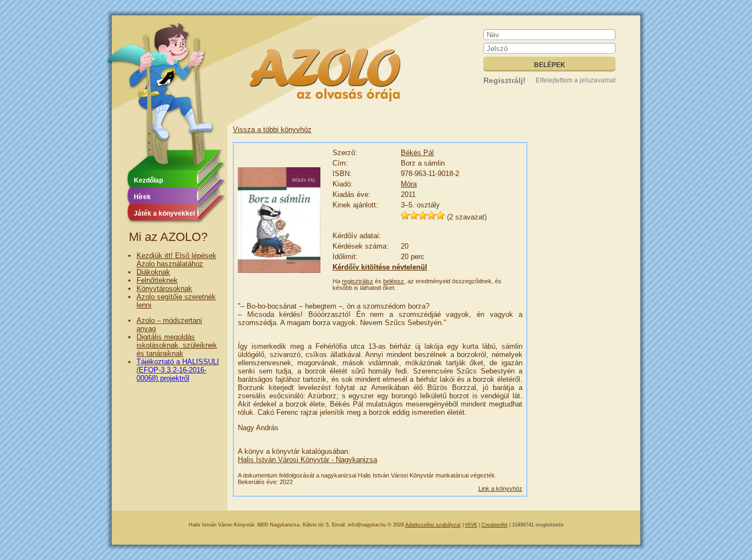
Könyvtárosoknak (164, 288)
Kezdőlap (148, 180)
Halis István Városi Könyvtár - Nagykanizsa (307, 459)
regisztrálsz (357, 281)
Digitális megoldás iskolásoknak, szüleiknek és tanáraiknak (177, 345)
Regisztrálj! (504, 80)
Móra (409, 184)
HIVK (471, 525)
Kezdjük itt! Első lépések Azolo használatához (176, 259)
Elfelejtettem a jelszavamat (575, 80)
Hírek (142, 197)
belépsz (393, 281)
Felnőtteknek (157, 280)
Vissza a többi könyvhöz (272, 129)
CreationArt (495, 525)
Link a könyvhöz (500, 488)
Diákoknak (153, 272)
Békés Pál (417, 153)
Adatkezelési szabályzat (433, 525)
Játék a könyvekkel (164, 213)
